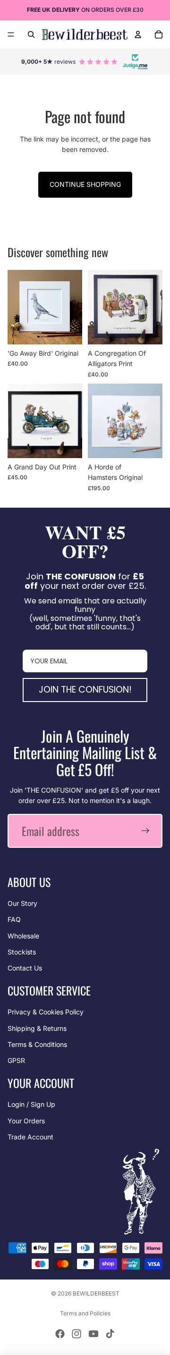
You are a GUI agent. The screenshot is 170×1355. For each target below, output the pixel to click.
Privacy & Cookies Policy (46, 1012)
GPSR (16, 1060)
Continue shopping (85, 184)
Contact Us (25, 968)
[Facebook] (60, 1333)
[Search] (31, 34)
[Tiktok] (110, 1333)
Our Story (22, 903)
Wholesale (23, 936)
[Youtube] (93, 1333)
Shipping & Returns (37, 1028)
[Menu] (11, 34)
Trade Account (30, 1137)
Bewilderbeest (96, 1293)
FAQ (14, 919)
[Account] (138, 34)
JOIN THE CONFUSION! (85, 689)
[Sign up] (145, 831)
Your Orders (26, 1121)
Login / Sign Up (31, 1104)
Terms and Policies (85, 1313)
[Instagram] (76, 1333)
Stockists (22, 952)
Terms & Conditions (37, 1044)
